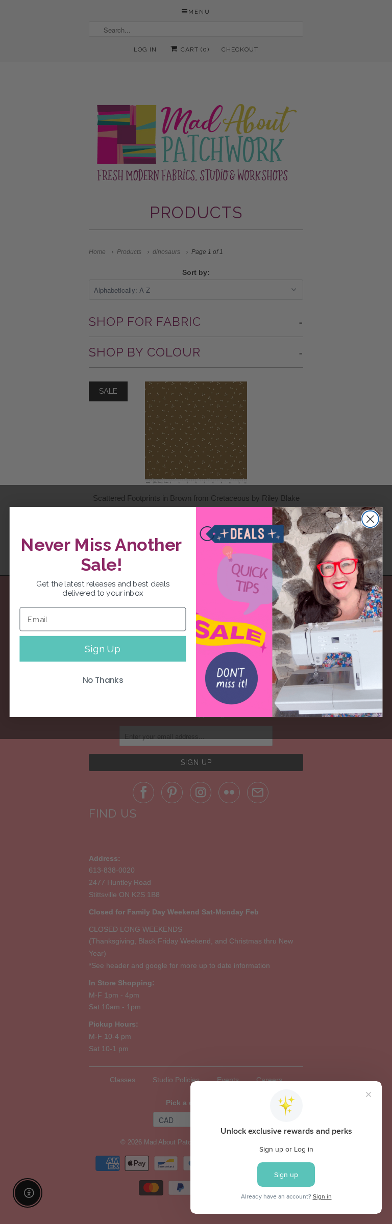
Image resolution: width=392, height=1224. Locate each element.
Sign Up (102, 648)
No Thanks (103, 680)
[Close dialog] (370, 519)
